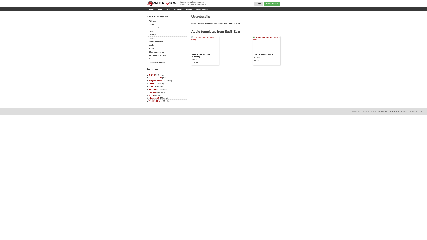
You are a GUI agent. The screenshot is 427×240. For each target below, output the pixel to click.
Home (151, 9)
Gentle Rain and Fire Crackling (201, 56)
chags (151, 86)
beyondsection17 (155, 78)
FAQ (168, 9)
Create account (272, 4)
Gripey (151, 95)
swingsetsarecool (155, 81)
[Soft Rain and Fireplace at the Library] (205, 44)
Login (259, 4)
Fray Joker (153, 92)
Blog (160, 9)
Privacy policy (356, 111)
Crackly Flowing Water (263, 54)
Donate (189, 9)
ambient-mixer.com (163, 3)
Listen (197, 49)
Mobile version (202, 9)
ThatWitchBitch (155, 101)
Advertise (178, 9)
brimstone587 (154, 98)
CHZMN (152, 75)
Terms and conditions (369, 111)
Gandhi (151, 84)
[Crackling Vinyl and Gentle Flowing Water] (266, 44)
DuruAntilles (153, 89)
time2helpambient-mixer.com (413, 111)
